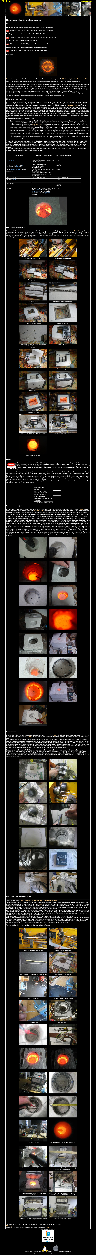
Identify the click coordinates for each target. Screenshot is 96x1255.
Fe (17, 166)
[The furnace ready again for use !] (63, 1217)
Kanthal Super (15, 169)
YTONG (80, 509)
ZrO (14, 179)
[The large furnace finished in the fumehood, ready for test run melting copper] (63, 1166)
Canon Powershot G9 (26, 900)
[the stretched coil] (63, 1021)
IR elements (66, 79)
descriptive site (72, 105)
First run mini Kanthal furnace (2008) (45, 900)
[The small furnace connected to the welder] (33, 1166)
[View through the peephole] (33, 454)
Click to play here (11, 1226)
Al (22, 166)
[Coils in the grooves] (63, 321)
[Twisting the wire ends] (33, 997)
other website (36, 124)
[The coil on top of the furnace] (63, 973)
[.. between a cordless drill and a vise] (63, 997)
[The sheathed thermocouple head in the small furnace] (63, 1141)
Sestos (40, 904)
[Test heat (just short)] (33, 410)
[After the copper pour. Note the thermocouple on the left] (33, 1191)
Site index (6, 1)
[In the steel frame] (33, 389)
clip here (47, 1227)
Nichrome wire (10, 160)
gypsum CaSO (39, 510)
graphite (47, 193)
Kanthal (8, 79)
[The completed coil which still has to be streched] (33, 973)
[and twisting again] (33, 1021)
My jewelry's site (86, 1)
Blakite (30, 736)
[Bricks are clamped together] (33, 321)
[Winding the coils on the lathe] (33, 257)
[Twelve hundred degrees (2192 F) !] (63, 432)
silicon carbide (36, 191)
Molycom (79, 79)
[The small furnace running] (33, 1141)
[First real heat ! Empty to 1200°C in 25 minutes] (33, 432)
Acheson (38, 190)
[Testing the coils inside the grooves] (63, 300)
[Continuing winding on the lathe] (63, 949)
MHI (86, 79)
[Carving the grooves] (33, 278)
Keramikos (77, 231)
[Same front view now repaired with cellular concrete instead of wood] (33, 1217)
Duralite (73, 79)
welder (55, 735)
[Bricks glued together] (63, 367)
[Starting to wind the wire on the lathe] (33, 949)
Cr (19, 166)
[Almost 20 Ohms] (63, 343)
